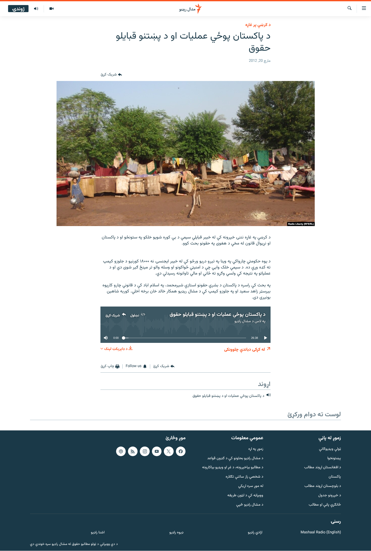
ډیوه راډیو (176, 533)
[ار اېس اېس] (133, 451)
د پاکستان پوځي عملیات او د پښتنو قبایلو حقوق (218, 315)
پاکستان (335, 477)
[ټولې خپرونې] (36, 9)
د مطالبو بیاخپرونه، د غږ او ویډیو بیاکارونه (232, 468)
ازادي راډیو (255, 533)
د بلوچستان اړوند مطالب (322, 486)
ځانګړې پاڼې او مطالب (325, 505)
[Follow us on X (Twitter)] (168, 451)
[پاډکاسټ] (121, 451)
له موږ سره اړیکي (250, 486)
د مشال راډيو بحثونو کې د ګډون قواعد (235, 458)
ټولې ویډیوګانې (330, 449)
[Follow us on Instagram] (144, 451)
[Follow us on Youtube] (157, 451)
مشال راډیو (242, 321)
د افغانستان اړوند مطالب (322, 468)
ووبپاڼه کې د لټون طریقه (245, 495)
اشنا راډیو (97, 533)
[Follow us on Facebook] (181, 451)
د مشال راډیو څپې (249, 505)
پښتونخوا (334, 458)
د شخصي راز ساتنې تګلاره (244, 477)
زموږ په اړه (255, 449)
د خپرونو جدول (329, 495)
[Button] (111, 75)
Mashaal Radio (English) (321, 533)
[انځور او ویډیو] (51, 9)
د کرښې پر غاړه (258, 25)
